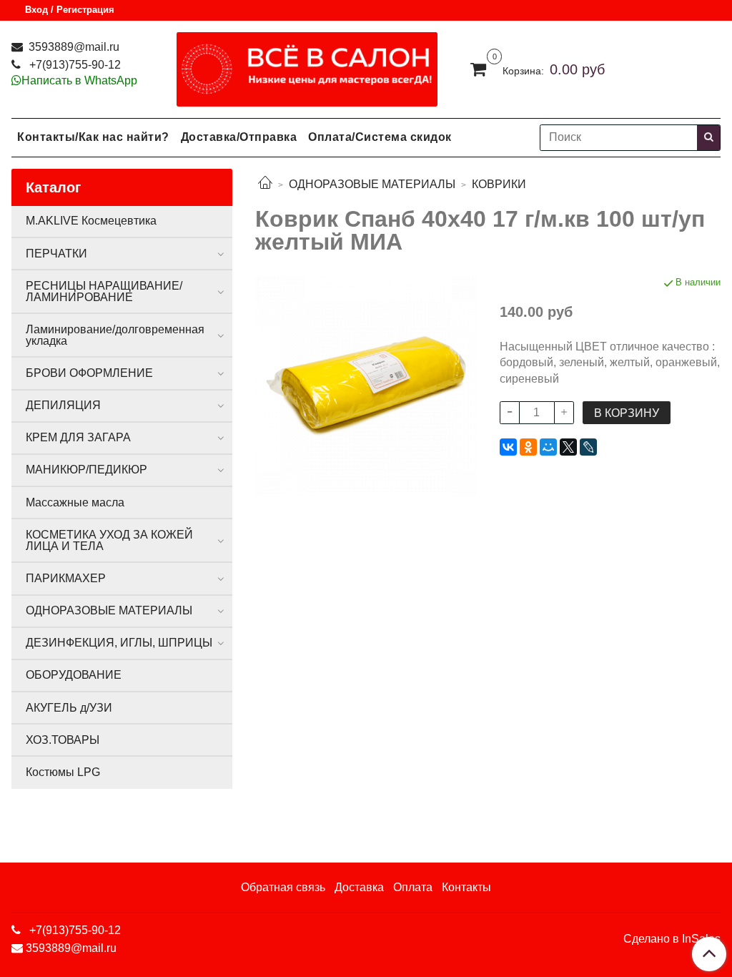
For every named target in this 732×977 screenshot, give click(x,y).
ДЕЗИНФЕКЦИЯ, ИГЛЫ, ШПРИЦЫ (119, 643)
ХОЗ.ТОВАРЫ (62, 740)
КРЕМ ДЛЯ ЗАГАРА (78, 437)
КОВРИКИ (499, 184)
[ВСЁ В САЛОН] (307, 66)
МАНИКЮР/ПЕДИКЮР (86, 469)
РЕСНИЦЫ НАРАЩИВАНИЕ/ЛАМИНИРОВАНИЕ (104, 291)
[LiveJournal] (588, 447)
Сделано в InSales (672, 939)
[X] (568, 447)
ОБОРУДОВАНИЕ (74, 675)
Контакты (466, 887)
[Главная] (265, 184)
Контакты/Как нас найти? (93, 137)
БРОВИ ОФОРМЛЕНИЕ (89, 373)
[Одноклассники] (528, 447)
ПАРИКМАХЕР (66, 578)
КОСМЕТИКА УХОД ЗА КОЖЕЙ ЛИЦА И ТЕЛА (109, 540)
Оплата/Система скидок (380, 137)
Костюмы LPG (63, 772)
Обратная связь (283, 887)
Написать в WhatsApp (79, 80)
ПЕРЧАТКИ (56, 253)
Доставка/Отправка (239, 137)
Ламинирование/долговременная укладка (115, 335)
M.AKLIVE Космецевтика (91, 221)
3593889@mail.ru (72, 47)
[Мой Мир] (548, 447)
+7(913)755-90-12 (73, 65)
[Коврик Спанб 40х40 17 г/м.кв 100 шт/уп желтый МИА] (365, 386)
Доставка (359, 887)
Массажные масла (75, 502)
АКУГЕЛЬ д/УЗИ (69, 708)
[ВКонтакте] (508, 447)
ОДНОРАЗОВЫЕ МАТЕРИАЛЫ (372, 184)
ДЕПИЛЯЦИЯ (63, 405)
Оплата (412, 887)
